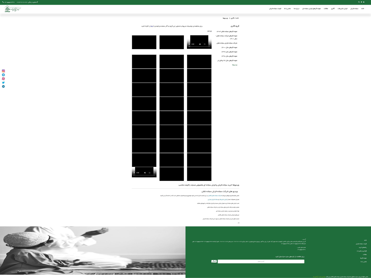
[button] (361, 2)
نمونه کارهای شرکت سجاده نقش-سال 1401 (226, 37)
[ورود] (364, 2)
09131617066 (22, 2)
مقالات (326, 8)
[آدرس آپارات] (3, 78)
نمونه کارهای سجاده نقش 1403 (226, 31)
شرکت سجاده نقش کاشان (214, 195)
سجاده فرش (354, 8)
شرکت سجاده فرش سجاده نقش (227, 43)
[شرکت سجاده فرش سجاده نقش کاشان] (11, 8)
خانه (362, 8)
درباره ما (296, 8)
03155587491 (9, 2)
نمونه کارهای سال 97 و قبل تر (227, 60)
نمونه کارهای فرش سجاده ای (311, 8)
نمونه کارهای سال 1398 (229, 56)
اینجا (151, 26)
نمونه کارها (363, 258)
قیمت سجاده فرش (275, 8)
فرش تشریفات (342, 8)
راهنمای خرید (363, 247)
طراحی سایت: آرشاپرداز (319, 277)
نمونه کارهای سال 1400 (229, 47)
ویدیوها (234, 64)
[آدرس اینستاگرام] (3, 71)
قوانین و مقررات (362, 251)
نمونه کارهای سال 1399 (229, 51)
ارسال (214, 261)
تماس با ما (287, 8)
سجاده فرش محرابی (213, 199)
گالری (333, 8)
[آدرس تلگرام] (3, 74)
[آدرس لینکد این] (3, 86)
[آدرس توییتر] (3, 82)
